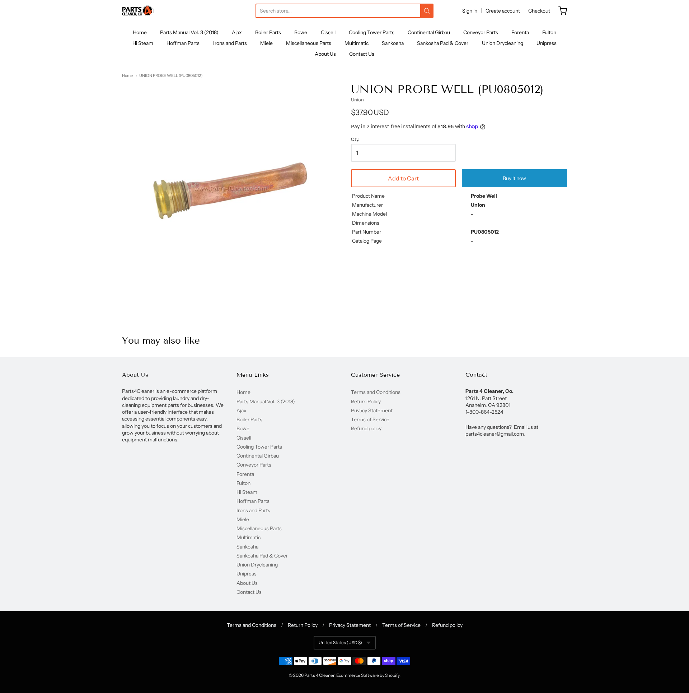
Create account (503, 11)
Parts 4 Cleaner (319, 675)
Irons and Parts (230, 43)
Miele (266, 43)
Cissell (328, 32)
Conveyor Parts (480, 32)
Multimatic (356, 43)
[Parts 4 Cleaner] (138, 10)
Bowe (300, 32)
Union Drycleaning (502, 43)
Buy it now (514, 178)
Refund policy (366, 428)
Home (140, 32)
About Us (325, 54)
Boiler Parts (268, 32)
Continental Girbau (429, 32)
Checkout (539, 11)
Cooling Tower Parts (371, 32)
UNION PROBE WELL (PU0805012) (170, 75)
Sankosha (393, 43)
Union (357, 99)
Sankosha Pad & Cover (442, 43)
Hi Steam (142, 43)
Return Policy (366, 401)
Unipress (546, 43)
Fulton (549, 32)
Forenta (520, 32)
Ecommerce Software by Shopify (367, 675)
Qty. (355, 139)
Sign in (469, 11)
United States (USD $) (340, 642)
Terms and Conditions (375, 392)
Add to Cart (403, 178)
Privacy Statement (372, 410)
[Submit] (426, 11)
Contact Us (361, 54)
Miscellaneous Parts (308, 43)
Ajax (237, 32)
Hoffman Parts (183, 43)
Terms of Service (370, 419)
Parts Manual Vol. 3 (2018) (189, 32)
